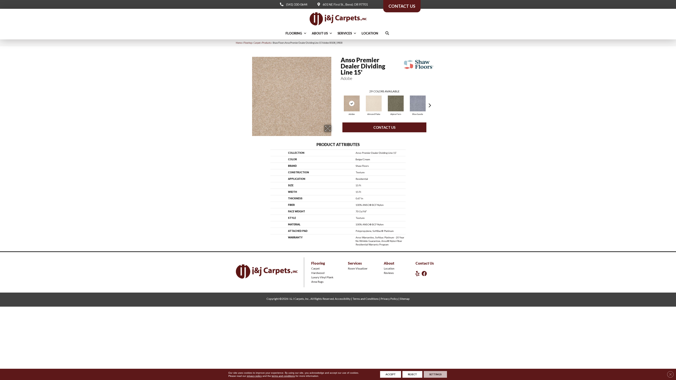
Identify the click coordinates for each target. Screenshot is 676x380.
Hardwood (317, 272)
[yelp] (417, 273)
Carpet (257, 42)
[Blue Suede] (418, 103)
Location (370, 33)
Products (266, 42)
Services (344, 33)
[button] (305, 33)
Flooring (294, 33)
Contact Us (384, 127)
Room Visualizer (358, 268)
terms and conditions (283, 376)
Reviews (389, 272)
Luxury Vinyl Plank (322, 277)
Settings (435, 374)
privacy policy (254, 376)
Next (430, 100)
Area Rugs (317, 281)
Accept (391, 374)
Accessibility (342, 298)
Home (239, 42)
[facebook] (424, 273)
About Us (320, 33)
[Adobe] (352, 103)
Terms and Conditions (365, 298)
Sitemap (405, 298)
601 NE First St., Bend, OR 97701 (345, 4)
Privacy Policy (389, 298)
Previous (339, 100)
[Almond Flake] (374, 103)
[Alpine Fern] (396, 103)
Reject (412, 374)
